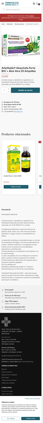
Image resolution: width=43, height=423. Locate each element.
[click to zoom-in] (21, 45)
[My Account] (34, 3)
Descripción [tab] (6, 210)
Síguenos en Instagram (9, 375)
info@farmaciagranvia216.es (11, 356)
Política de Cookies (8, 383)
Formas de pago (7, 391)
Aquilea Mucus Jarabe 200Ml (12, 176)
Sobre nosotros (7, 372)
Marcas (4, 369)
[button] (37, 3)
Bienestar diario (19, 24)
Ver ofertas (31, 16)
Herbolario (10, 24)
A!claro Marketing (27, 361)
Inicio (3, 24)
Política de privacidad (9, 380)
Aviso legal (5, 377)
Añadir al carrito (25, 90)
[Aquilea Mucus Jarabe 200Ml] (18, 158)
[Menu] (5, 3)
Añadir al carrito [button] (16, 187)
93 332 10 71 (18, 111)
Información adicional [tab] (9, 214)
